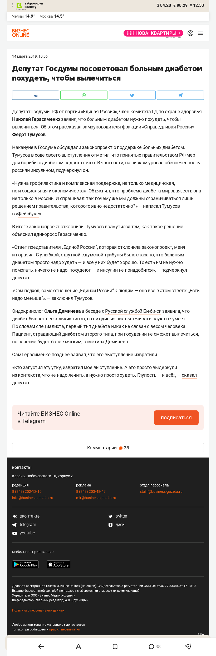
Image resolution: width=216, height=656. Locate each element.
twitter (121, 516)
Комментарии (108, 447)
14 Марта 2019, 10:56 (30, 56)
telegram (27, 524)
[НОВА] (151, 33)
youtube (27, 532)
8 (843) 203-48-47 (91, 491)
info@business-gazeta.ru (32, 498)
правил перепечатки (64, 629)
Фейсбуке (28, 213)
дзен (120, 524)
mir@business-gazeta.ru (96, 498)
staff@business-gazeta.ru (161, 491)
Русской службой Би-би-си (133, 311)
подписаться (176, 417)
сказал (189, 375)
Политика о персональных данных (38, 610)
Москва (46, 16)
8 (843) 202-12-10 (27, 491)
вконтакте (29, 516)
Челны (18, 16)
